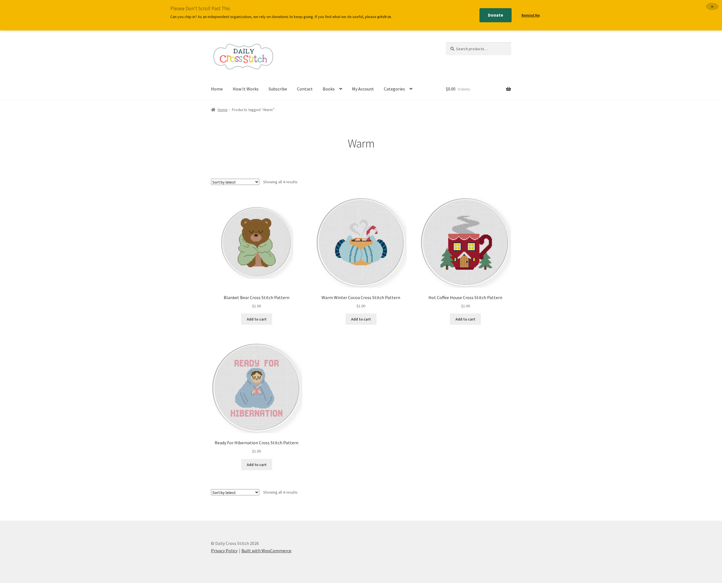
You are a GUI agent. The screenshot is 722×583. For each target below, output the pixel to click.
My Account (363, 89)
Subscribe (277, 89)
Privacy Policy (224, 550)
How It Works (246, 89)
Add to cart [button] (257, 319)
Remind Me (530, 15)
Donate (495, 15)
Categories (394, 89)
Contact (305, 89)
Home (217, 89)
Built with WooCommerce (266, 550)
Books (329, 89)
